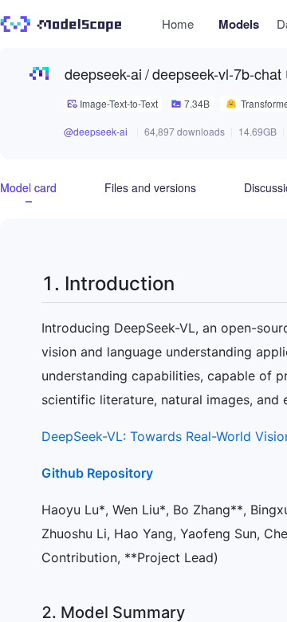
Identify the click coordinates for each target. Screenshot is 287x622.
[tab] (28, 187)
